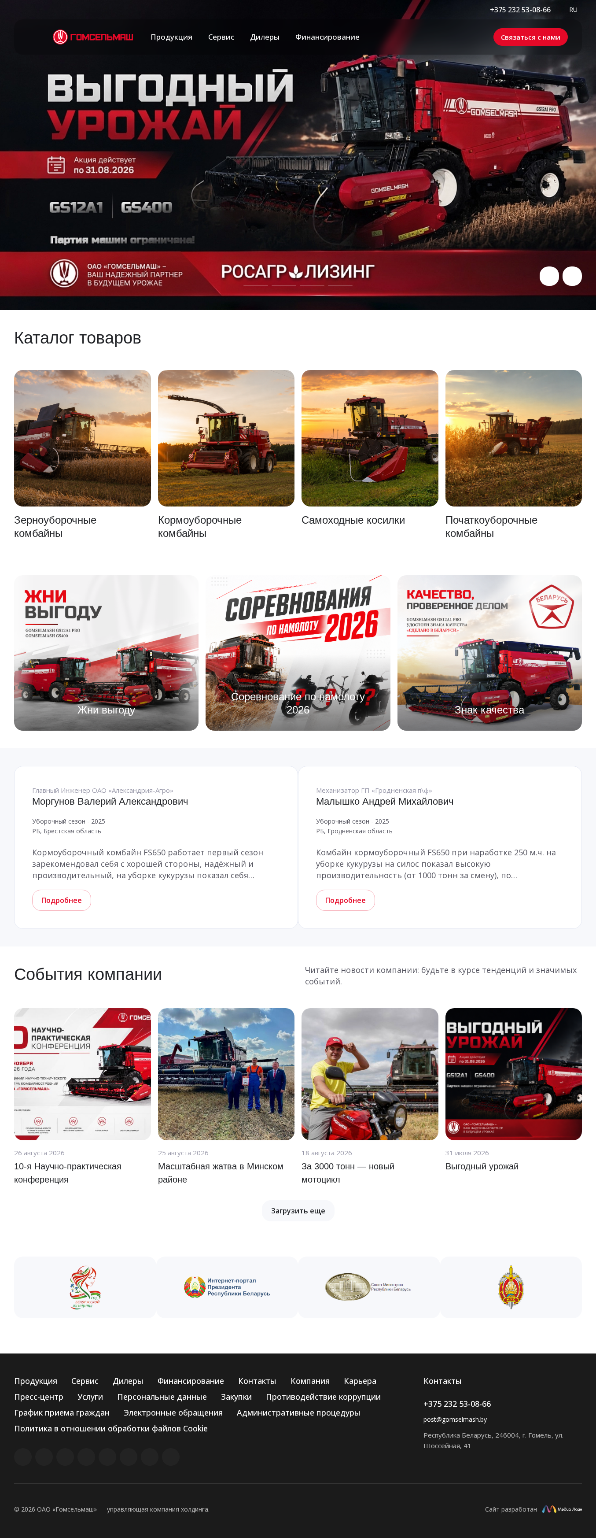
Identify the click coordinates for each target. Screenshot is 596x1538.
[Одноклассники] (128, 1457)
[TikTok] (149, 1457)
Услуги (90, 1396)
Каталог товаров (77, 338)
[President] (227, 1287)
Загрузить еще (298, 1211)
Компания (310, 1380)
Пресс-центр (38, 1396)
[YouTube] (107, 1457)
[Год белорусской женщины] (85, 1287)
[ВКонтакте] (23, 1457)
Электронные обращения (173, 1412)
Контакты (257, 1380)
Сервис (85, 1380)
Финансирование (191, 1380)
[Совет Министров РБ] (369, 1287)
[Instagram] (65, 1457)
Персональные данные (162, 1396)
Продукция (35, 1380)
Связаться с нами (530, 37)
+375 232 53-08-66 (520, 10)
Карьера (360, 1380)
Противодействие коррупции (323, 1396)
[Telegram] (86, 1457)
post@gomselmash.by (455, 1419)
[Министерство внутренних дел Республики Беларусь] (511, 1287)
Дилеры (128, 1380)
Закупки (236, 1396)
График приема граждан (62, 1412)
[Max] (171, 1457)
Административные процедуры (299, 1412)
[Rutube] (44, 1457)
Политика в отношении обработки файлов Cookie (111, 1428)
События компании (88, 974)
